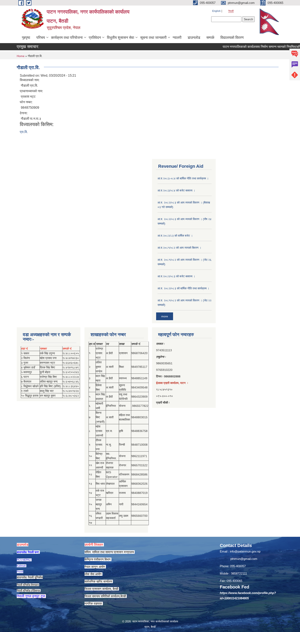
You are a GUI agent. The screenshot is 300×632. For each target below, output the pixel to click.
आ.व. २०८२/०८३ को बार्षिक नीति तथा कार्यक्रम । (183, 288)
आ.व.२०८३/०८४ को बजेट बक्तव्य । (176, 190)
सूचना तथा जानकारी (153, 38)
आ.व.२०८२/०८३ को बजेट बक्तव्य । (176, 276)
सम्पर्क (210, 38)
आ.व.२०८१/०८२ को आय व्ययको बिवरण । (179, 247)
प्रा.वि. (24, 132)
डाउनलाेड (194, 38)
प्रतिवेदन (95, 38)
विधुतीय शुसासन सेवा (120, 38)
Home (20, 56)
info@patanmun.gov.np (245, 551)
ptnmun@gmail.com (243, 558)
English (216, 11)
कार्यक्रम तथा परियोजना (67, 38)
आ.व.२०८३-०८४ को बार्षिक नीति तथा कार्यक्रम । (183, 178)
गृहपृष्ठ (26, 38)
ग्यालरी (177, 38)
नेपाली (231, 11)
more (164, 316)
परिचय (40, 38)
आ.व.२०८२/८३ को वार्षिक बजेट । (175, 235)
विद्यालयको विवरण (232, 38)
